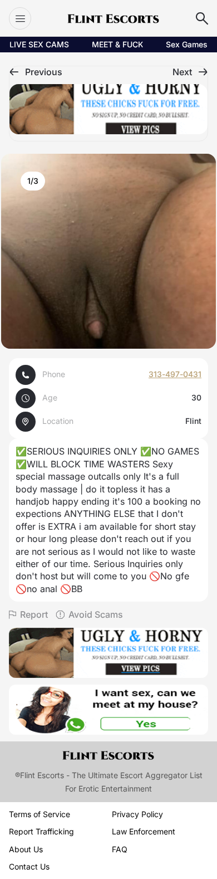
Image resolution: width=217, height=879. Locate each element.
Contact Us (29, 866)
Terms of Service (39, 814)
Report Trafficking (41, 831)
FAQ (119, 849)
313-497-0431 (175, 374)
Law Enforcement (143, 831)
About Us (26, 849)
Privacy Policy (137, 814)
